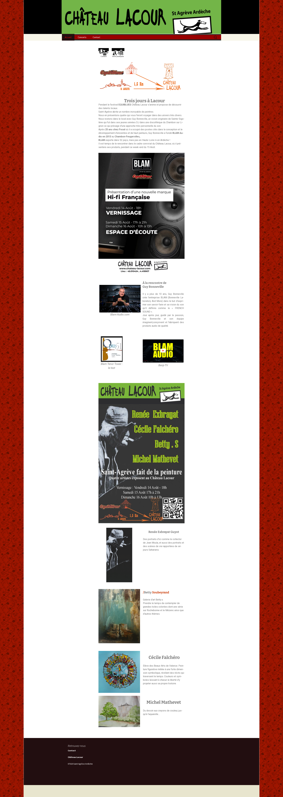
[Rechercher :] (215, 37)
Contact (96, 37)
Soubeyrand (160, 592)
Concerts (82, 37)
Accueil (68, 37)
